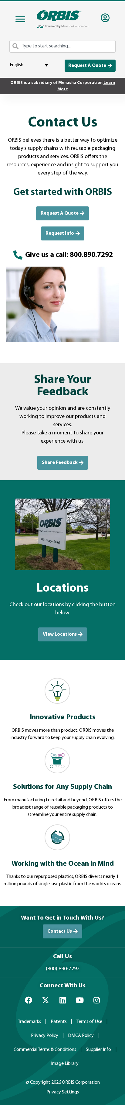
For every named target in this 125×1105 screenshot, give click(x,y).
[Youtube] (79, 1000)
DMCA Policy (81, 1035)
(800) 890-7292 (62, 969)
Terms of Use (89, 1021)
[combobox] (62, 46)
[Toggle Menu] (20, 19)
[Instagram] (96, 1000)
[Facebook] (28, 1000)
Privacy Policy (44, 1035)
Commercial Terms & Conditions (45, 1049)
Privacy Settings (62, 1092)
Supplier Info (98, 1049)
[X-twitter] (45, 1000)
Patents (59, 1021)
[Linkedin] (62, 1000)
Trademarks (29, 1021)
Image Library (65, 1063)
